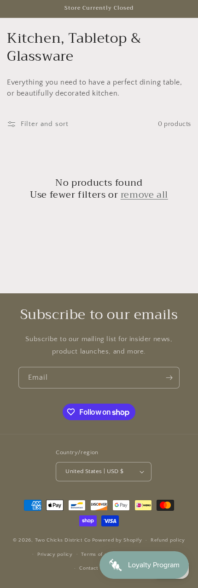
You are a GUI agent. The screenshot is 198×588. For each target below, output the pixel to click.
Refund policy (168, 540)
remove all (144, 195)
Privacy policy (55, 554)
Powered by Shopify (117, 540)
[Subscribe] (169, 377)
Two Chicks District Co (63, 540)
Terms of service (101, 554)
